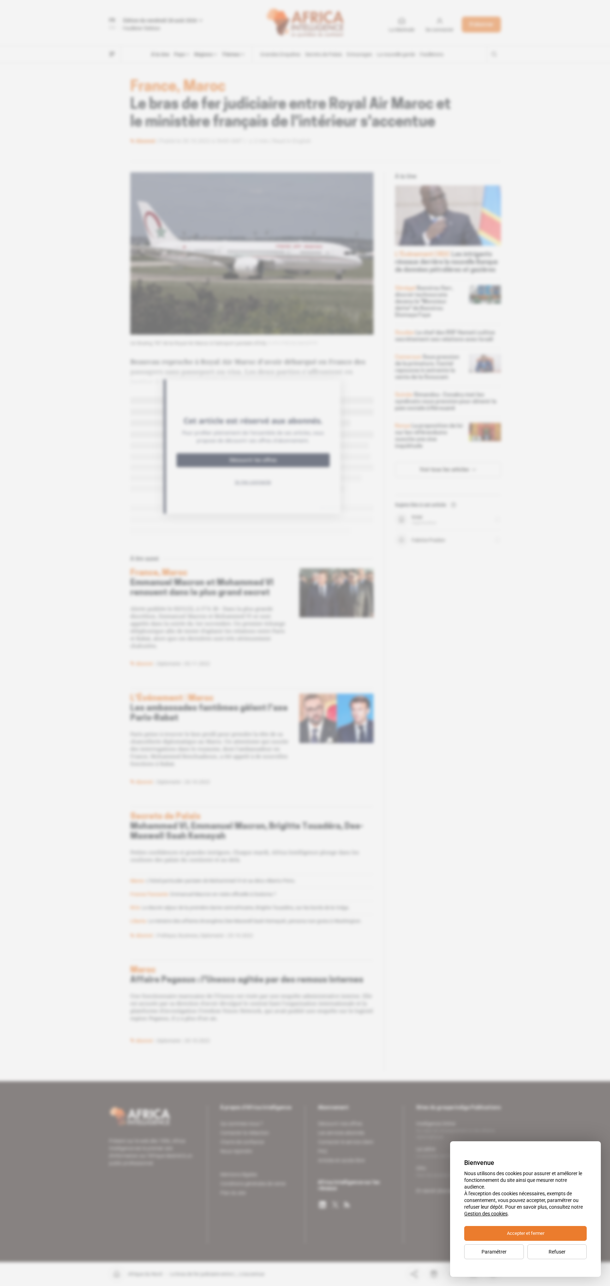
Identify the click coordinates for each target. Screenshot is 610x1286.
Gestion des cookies (486, 1213)
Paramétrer (494, 1252)
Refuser (557, 1252)
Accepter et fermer (525, 1233)
